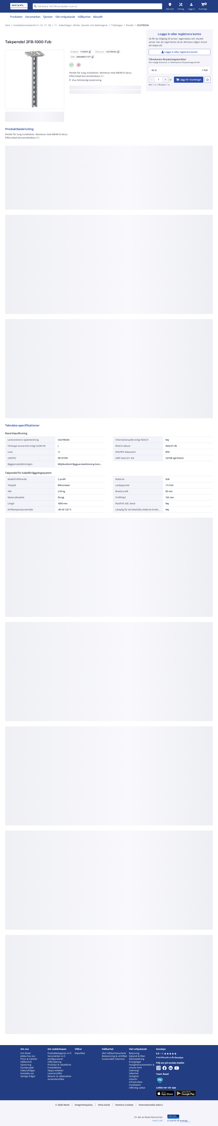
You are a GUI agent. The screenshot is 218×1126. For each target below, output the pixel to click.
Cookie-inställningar (76, 205)
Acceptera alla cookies (145, 218)
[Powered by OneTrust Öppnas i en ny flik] (148, 228)
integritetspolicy (113, 165)
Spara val (74, 218)
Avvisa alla (121, 218)
